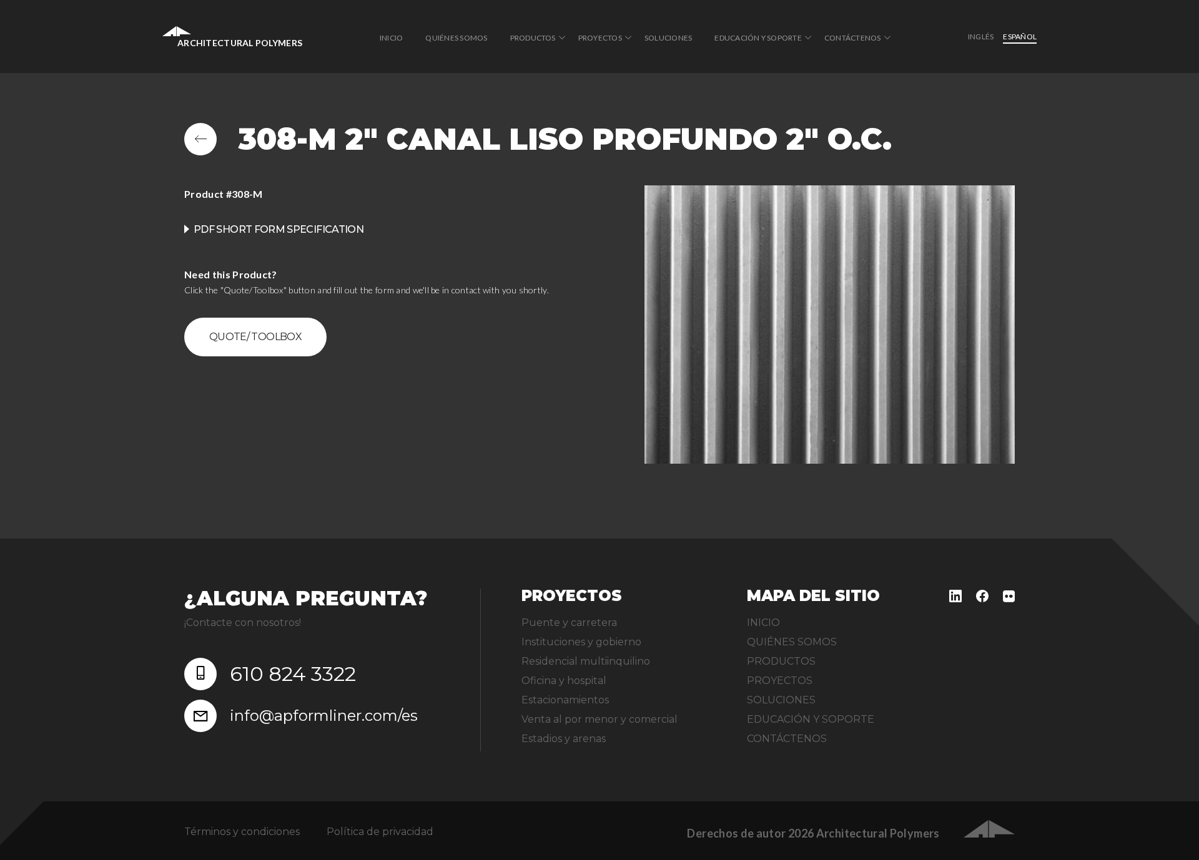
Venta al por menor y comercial (599, 719)
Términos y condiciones (242, 832)
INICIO (391, 37)
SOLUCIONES (668, 37)
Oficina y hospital (563, 681)
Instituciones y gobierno (581, 642)
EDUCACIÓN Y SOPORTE (758, 37)
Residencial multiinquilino (585, 661)
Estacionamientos (565, 700)
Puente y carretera (569, 622)
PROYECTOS (600, 37)
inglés (981, 36)
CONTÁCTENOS (852, 37)
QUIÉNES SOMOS (456, 37)
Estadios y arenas (563, 739)
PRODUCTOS (533, 37)
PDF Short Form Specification (278, 229)
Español (1020, 36)
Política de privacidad (380, 832)
